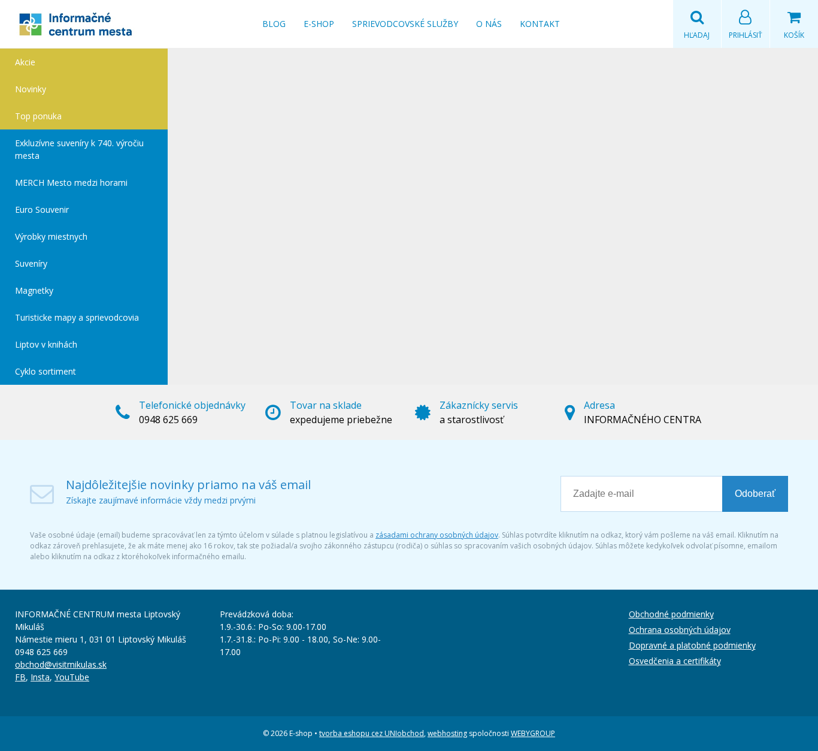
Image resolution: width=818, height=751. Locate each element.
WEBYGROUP (533, 733)
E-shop (319, 23)
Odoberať (755, 493)
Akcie (25, 62)
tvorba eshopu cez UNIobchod (371, 733)
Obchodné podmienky (671, 614)
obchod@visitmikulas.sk (61, 664)
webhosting (447, 733)
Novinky (30, 89)
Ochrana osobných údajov (680, 629)
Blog (274, 23)
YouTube (71, 677)
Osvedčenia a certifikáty (675, 660)
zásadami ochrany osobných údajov (436, 535)
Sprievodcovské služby (405, 23)
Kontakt (540, 23)
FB (20, 677)
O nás (489, 23)
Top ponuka (38, 116)
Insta (40, 677)
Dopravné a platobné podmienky (692, 645)
